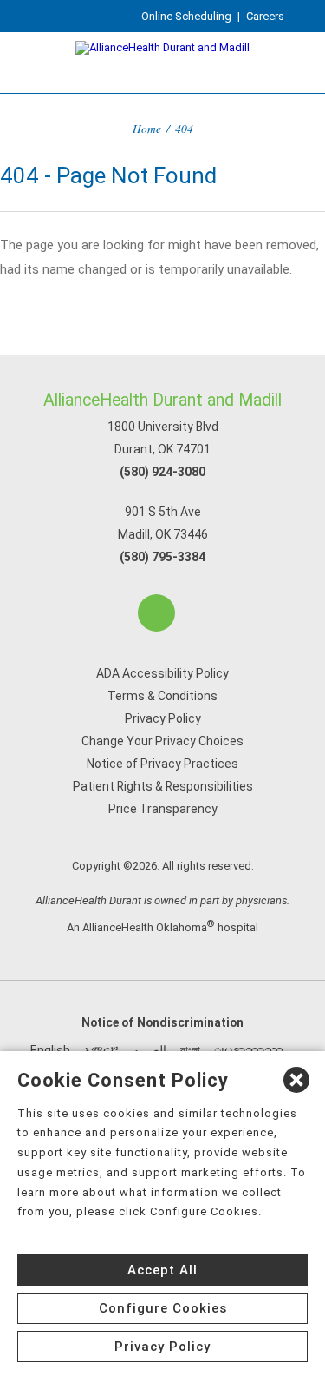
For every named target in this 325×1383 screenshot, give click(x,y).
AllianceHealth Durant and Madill (162, 400)
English (50, 1050)
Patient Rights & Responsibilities (163, 786)
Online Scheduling (186, 16)
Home (147, 128)
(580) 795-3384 (162, 557)
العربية (149, 1050)
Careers (265, 16)
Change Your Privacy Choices (162, 741)
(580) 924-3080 (162, 472)
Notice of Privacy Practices (162, 764)
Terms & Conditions (162, 696)
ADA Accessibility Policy (162, 673)
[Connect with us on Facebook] (156, 613)
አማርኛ (101, 1050)
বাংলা (190, 1050)
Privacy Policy (163, 718)
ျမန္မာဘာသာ (248, 1050)
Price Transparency (163, 809)
